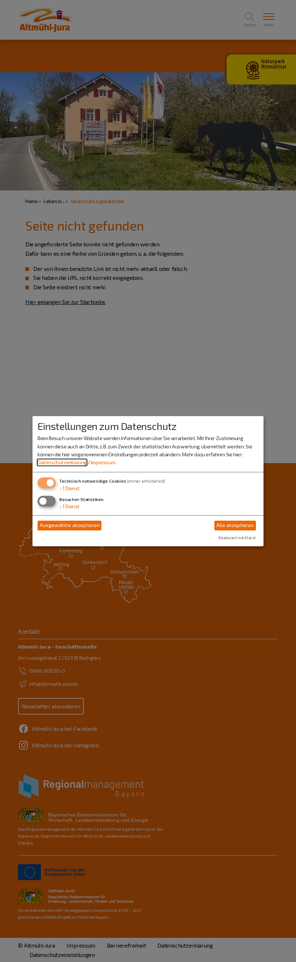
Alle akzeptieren (235, 525)
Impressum (103, 463)
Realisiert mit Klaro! (237, 537)
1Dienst (69, 488)
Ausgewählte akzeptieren (70, 525)
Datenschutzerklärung (62, 463)
